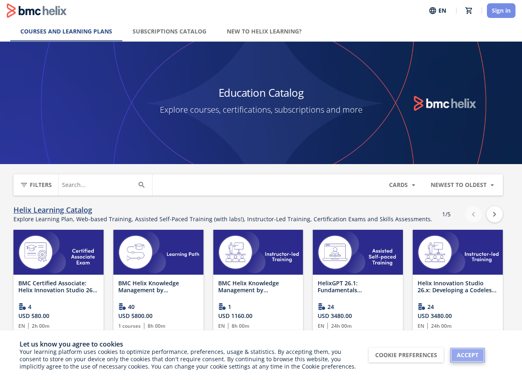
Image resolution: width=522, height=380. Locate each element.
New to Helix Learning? (264, 31)
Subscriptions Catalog (169, 31)
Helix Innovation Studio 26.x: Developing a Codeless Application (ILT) (456, 287)
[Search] (141, 185)
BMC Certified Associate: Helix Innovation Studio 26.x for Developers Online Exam (57, 287)
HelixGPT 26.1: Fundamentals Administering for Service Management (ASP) (353, 287)
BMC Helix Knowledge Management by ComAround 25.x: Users (151, 287)
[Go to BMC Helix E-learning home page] (37, 10)
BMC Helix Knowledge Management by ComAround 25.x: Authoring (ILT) (257, 287)
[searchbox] (98, 185)
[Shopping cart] (469, 10)
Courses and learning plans (66, 31)
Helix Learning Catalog (52, 210)
